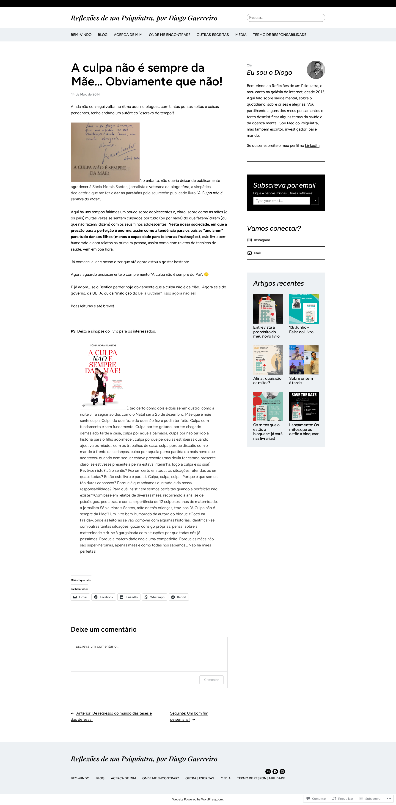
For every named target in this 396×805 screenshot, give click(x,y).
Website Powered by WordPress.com (197, 799)
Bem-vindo (81, 35)
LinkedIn (312, 145)
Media (241, 35)
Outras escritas (213, 35)
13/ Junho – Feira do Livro (301, 329)
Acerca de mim (128, 35)
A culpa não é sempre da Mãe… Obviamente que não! (147, 74)
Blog (102, 35)
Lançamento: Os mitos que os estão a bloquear (304, 429)
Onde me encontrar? (169, 35)
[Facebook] (275, 771)
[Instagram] (268, 771)
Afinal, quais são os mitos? (267, 380)
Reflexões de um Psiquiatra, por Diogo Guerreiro (144, 17)
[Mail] (282, 771)
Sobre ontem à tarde (301, 380)
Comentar (211, 680)
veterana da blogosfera (169, 186)
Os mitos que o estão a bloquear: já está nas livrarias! (268, 432)
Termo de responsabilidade (279, 35)
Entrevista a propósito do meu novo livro (266, 331)
